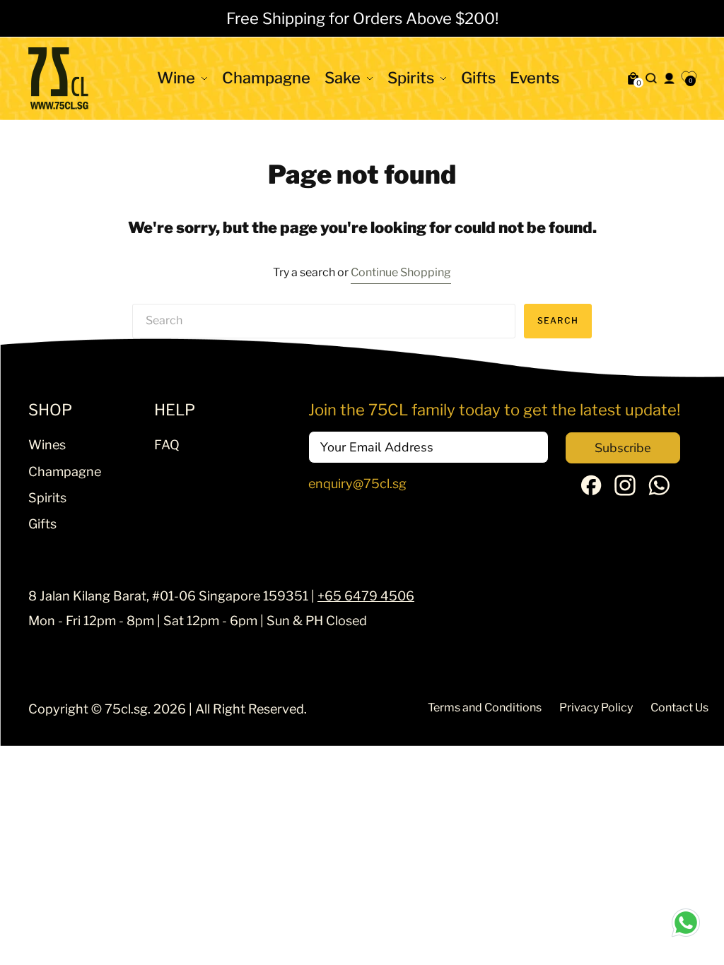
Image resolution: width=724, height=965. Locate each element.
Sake (343, 78)
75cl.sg (126, 708)
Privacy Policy (596, 707)
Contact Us (679, 707)
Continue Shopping (401, 272)
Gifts (478, 78)
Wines (47, 444)
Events (534, 78)
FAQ (167, 444)
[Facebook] (591, 490)
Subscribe (623, 447)
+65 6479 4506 (365, 595)
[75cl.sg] (58, 78)
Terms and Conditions (485, 707)
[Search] (651, 78)
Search (557, 320)
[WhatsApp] (659, 491)
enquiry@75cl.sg (357, 483)
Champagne (266, 78)
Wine (176, 78)
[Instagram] (625, 491)
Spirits (410, 78)
